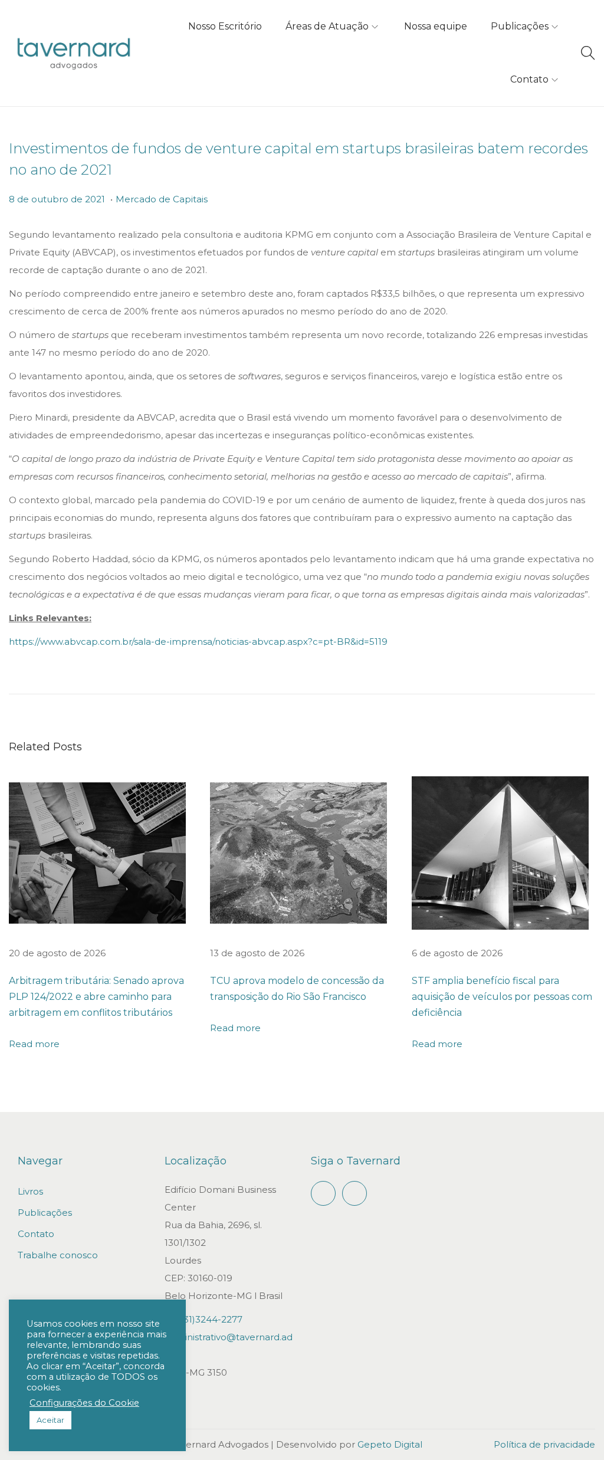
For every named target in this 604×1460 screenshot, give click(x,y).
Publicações (45, 1212)
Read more (34, 1043)
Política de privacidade (544, 1444)
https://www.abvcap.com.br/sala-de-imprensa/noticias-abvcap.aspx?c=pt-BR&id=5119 (198, 641)
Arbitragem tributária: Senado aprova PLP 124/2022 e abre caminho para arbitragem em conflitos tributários (96, 996)
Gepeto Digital (389, 1444)
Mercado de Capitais (162, 199)
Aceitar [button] (50, 1420)
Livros (30, 1191)
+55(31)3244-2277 (203, 1319)
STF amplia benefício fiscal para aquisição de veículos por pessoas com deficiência (502, 996)
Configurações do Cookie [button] (84, 1402)
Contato (36, 1233)
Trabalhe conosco (58, 1255)
